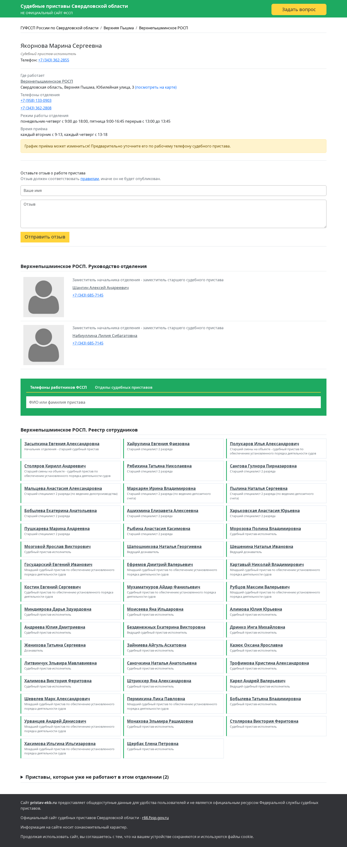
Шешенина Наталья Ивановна (261, 546)
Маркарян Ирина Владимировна (161, 488)
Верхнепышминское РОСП (163, 27)
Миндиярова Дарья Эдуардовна (57, 609)
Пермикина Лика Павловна (156, 698)
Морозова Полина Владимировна (265, 528)
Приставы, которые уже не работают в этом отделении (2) (97, 777)
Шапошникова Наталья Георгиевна (164, 546)
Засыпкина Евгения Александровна (61, 443)
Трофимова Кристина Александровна (269, 663)
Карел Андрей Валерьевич (257, 680)
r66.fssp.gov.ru (155, 817)
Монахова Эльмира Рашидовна (160, 721)
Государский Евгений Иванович (58, 564)
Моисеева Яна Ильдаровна (155, 609)
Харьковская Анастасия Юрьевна (265, 510)
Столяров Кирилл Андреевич (55, 466)
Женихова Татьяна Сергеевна (55, 645)
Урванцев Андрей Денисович (55, 721)
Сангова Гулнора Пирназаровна (263, 466)
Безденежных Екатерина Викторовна (166, 627)
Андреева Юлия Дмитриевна (54, 627)
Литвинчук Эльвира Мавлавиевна (60, 663)
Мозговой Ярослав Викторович (57, 546)
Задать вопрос (299, 9)
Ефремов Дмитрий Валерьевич (160, 564)
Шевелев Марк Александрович (57, 698)
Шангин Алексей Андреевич (100, 287)
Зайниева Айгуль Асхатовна (156, 645)
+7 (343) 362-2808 (36, 108)
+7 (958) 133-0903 (36, 100)
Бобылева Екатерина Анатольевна (60, 510)
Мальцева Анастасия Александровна (63, 488)
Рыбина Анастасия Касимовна (158, 528)
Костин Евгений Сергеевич (52, 587)
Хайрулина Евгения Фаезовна (158, 443)
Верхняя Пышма (119, 27)
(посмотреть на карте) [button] (156, 87)
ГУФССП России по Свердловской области (59, 27)
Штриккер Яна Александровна (159, 680)
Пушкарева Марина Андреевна (57, 528)
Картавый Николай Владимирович (267, 564)
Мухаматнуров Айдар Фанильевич (163, 587)
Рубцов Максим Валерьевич (260, 587)
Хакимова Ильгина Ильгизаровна (60, 743)
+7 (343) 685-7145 (87, 295)
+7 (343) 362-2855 (53, 60)
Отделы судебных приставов (123, 387)
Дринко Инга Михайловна (257, 627)
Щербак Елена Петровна (152, 743)
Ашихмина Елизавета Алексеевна (162, 510)
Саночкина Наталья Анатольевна (162, 663)
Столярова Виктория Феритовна (264, 721)
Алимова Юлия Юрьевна (256, 609)
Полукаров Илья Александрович (264, 443)
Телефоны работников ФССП (58, 387)
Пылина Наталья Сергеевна (259, 488)
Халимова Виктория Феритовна (58, 680)
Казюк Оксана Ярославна (256, 645)
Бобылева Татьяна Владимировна (265, 698)
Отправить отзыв (45, 236)
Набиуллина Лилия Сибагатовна (104, 335)
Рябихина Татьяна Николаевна (159, 466)
